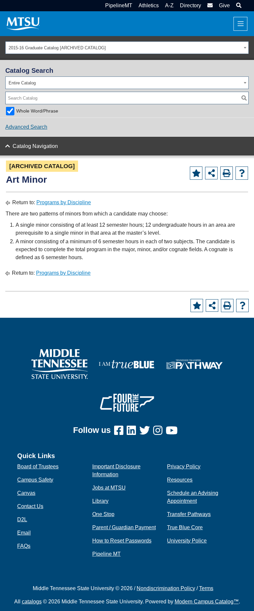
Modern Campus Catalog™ (207, 601)
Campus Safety (35, 480)
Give (224, 5)
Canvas (26, 493)
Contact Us (30, 506)
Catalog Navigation (35, 146)
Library (100, 501)
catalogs (32, 601)
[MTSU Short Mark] (23, 23)
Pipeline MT (106, 554)
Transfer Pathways (189, 514)
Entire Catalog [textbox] (22, 82)
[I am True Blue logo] (127, 363)
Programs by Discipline (63, 202)
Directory (190, 5)
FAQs (23, 546)
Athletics (149, 5)
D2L (22, 519)
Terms (206, 588)
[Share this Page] (211, 173)
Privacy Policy (183, 466)
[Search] (244, 98)
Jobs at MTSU (109, 488)
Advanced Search (26, 127)
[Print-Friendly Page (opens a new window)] (226, 173)
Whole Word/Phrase (37, 111)
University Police (187, 540)
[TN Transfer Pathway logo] (194, 363)
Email (24, 533)
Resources (179, 480)
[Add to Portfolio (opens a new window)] (196, 173)
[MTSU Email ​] (209, 5)
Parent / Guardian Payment (124, 527)
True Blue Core (185, 527)
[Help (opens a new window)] (241, 173)
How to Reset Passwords (121, 540)
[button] (237, 5)
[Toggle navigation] (240, 24)
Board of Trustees (38, 466)
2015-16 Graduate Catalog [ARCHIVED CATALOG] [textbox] (57, 47)
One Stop (103, 514)
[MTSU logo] (59, 363)
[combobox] (127, 47)
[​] (120, 431)
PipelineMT (118, 5)
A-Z (169, 5)
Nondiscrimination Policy (166, 588)
